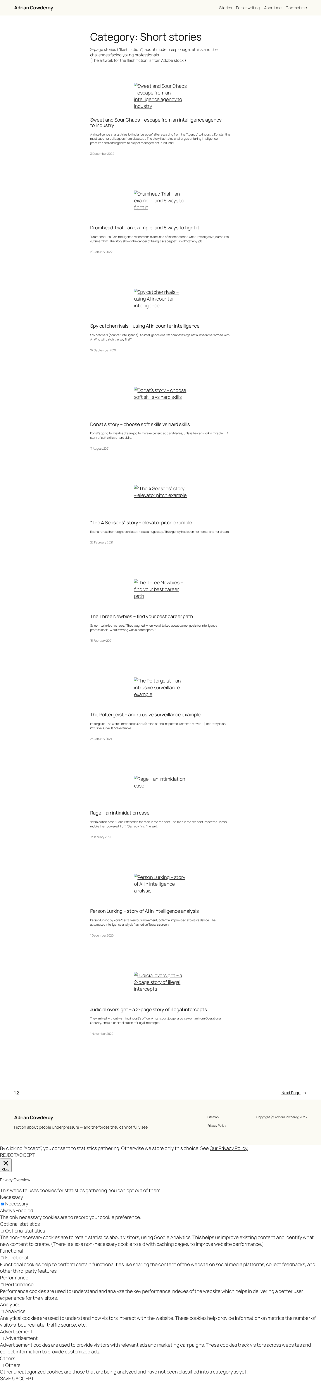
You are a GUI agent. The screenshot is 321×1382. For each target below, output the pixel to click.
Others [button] (7, 1358)
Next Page (294, 1092)
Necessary (16, 1203)
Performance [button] (14, 1277)
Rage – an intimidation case (120, 813)
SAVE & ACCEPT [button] (17, 1378)
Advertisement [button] (16, 1331)
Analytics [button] (10, 1304)
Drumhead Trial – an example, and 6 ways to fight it (144, 227)
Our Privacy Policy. (229, 1148)
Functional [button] (11, 1251)
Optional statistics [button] (20, 1224)
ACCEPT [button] (25, 1155)
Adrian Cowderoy (33, 7)
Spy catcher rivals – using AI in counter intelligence (145, 326)
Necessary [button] (11, 1197)
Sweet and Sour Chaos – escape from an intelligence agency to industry (156, 122)
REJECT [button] (8, 1155)
